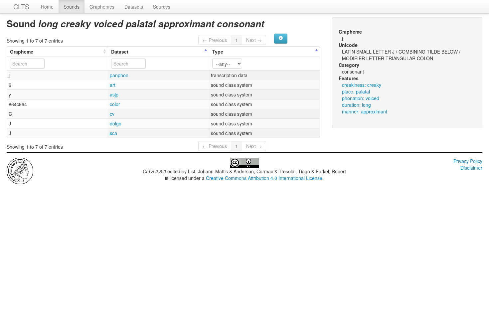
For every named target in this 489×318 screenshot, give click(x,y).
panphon (119, 75)
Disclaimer (471, 167)
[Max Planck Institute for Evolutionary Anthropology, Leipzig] (20, 170)
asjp (114, 94)
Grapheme (21, 51)
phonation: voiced (360, 98)
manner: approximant (364, 111)
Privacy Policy (467, 161)
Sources (161, 6)
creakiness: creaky (361, 84)
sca (113, 133)
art (112, 84)
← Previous (215, 40)
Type (217, 51)
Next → (254, 40)
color (115, 104)
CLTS (21, 6)
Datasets (133, 6)
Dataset (119, 51)
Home (47, 6)
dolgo (115, 123)
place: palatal (356, 91)
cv (112, 113)
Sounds (72, 6)
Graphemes (101, 6)
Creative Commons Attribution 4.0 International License (264, 178)
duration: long (356, 104)
